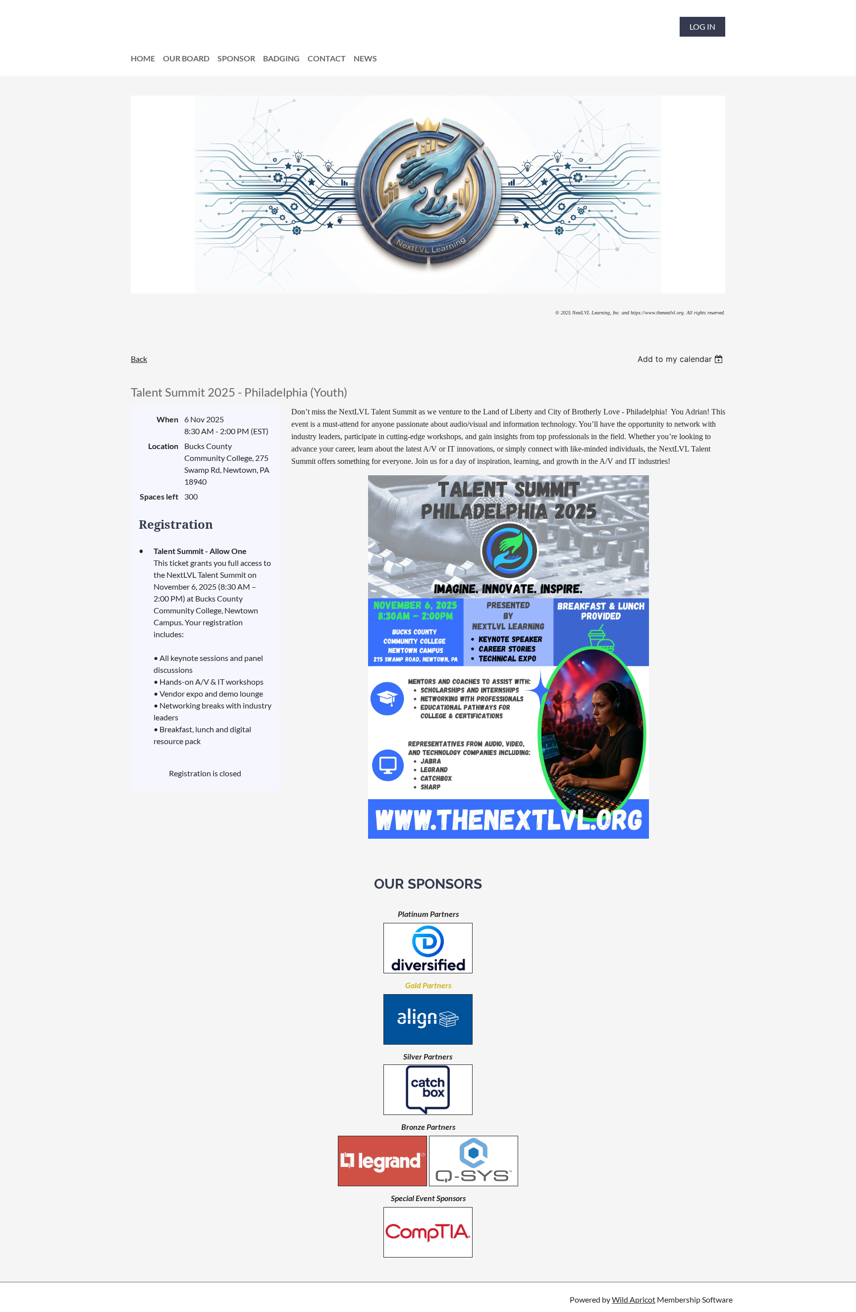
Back (139, 358)
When (167, 419)
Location (163, 446)
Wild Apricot (633, 1299)
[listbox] (681, 359)
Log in (702, 26)
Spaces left (159, 496)
